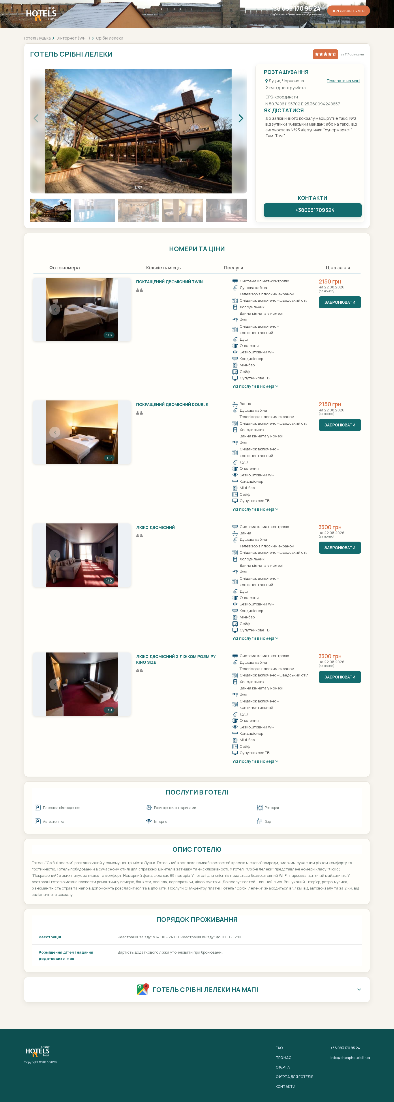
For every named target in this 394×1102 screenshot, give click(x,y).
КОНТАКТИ (285, 1086)
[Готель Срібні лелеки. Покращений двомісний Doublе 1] (82, 432)
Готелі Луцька (37, 38)
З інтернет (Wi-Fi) (73, 38)
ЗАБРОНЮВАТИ (339, 302)
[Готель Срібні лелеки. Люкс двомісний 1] (82, 555)
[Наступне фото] (109, 309)
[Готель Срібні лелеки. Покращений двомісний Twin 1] (82, 309)
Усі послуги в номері (253, 386)
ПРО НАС (283, 1057)
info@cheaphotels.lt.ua (350, 1057)
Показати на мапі (343, 80)
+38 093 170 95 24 (295, 8)
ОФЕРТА (283, 1067)
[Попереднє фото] (54, 309)
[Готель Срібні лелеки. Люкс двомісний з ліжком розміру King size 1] (82, 684)
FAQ (279, 1047)
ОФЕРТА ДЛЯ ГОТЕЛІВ (294, 1076)
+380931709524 (315, 209)
